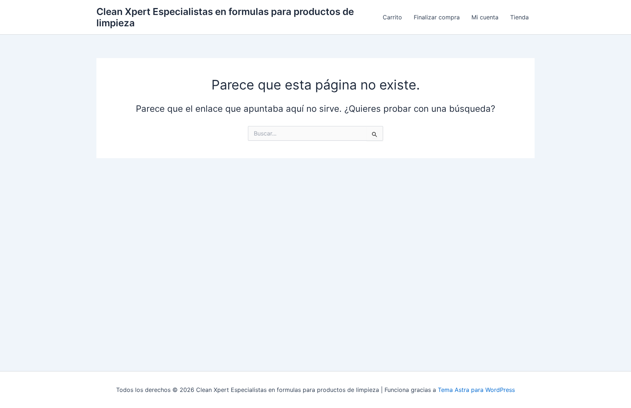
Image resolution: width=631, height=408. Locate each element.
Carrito (392, 17)
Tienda (519, 17)
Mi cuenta (484, 17)
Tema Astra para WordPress (476, 389)
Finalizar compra (437, 17)
